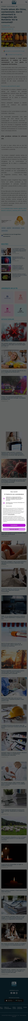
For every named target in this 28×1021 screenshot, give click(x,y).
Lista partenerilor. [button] (11, 514)
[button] (14, 506)
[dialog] (14, 510)
